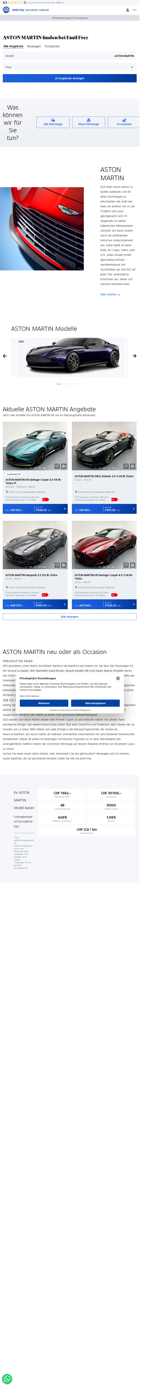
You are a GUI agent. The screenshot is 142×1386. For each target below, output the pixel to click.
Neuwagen (34, 46)
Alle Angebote (13, 46)
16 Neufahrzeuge (61, 17)
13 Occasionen (80, 17)
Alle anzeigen (69, 616)
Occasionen (52, 46)
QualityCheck (12, 474)
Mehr (59, 2)
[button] (57, 466)
